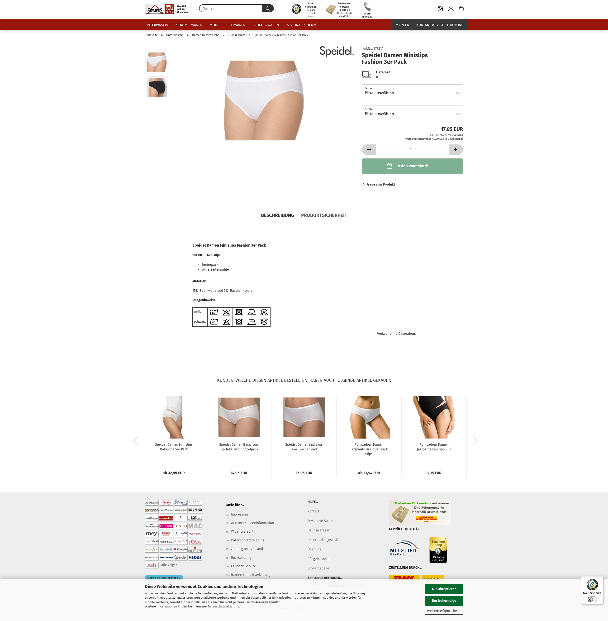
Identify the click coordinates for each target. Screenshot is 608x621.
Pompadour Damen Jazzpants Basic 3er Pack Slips (369, 449)
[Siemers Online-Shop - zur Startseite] (168, 9)
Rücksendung (241, 558)
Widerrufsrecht (242, 532)
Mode (214, 25)
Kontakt (313, 511)
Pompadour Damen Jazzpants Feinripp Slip (434, 447)
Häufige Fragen (319, 530)
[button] (440, 9)
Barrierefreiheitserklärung (250, 575)
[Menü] (600, 579)
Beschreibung (277, 215)
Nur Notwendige (444, 601)
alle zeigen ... (171, 565)
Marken (402, 25)
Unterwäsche (157, 25)
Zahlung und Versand (247, 549)
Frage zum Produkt (380, 184)
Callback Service (243, 566)
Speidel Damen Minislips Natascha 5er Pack (174, 447)
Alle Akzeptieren (444, 589)
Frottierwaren (266, 25)
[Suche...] (268, 8)
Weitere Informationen (444, 611)
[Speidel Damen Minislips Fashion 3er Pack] (263, 100)
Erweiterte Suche (320, 521)
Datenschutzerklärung (223, 606)
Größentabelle (318, 568)
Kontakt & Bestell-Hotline (439, 25)
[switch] (592, 599)
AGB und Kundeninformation (252, 523)
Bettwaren (236, 25)
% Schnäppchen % (301, 25)
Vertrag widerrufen (163, 578)
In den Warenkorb (412, 165)
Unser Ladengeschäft (324, 540)
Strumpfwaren (189, 25)
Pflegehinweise (319, 559)
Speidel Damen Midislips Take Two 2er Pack (304, 447)
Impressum (239, 514)
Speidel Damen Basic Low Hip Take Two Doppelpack (238, 447)
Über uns (314, 549)
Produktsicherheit (324, 215)
